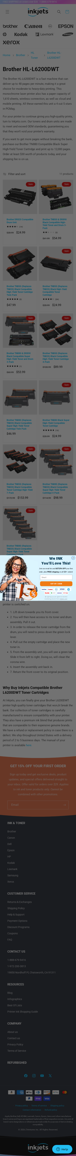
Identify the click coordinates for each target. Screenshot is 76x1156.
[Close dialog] (73, 558)
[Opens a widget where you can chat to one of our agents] (62, 1149)
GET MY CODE (56, 584)
